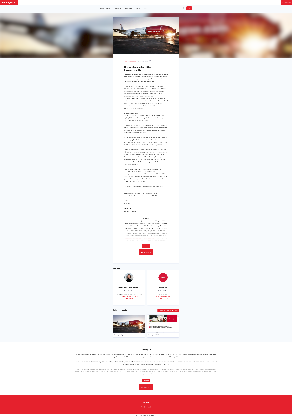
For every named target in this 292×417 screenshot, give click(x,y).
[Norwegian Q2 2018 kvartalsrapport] (163, 324)
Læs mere (146, 246)
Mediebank (128, 8)
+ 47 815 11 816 (163, 299)
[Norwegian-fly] (129, 324)
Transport (132, 203)
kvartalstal (132, 211)
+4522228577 (129, 299)
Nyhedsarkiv (118, 8)
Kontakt (146, 8)
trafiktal (126, 211)
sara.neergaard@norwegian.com (129, 296)
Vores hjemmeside (146, 407)
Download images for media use (168, 310)
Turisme (126, 203)
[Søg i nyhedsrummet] (183, 8)
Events (138, 8)
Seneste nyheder (105, 8)
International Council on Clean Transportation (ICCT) (140, 238)
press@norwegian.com (163, 296)
